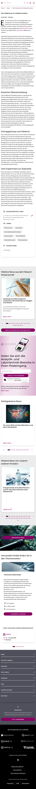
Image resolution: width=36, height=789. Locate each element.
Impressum (10, 783)
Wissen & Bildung (6, 690)
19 (20, 325)
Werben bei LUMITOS (17, 766)
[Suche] (25, 3)
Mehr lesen (5, 390)
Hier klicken (17, 380)
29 (29, 518)
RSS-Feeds (4, 696)
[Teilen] (27, 3)
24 (21, 518)
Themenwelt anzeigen (18, 614)
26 (24, 518)
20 (22, 325)
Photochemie (26, 28)
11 (24, 323)
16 (15, 325)
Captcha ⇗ (25, 382)
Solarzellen (20, 30)
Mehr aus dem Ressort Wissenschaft (18, 330)
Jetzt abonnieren (18, 719)
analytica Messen (6, 660)
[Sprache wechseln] (30, 3)
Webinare (4, 678)
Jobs (2, 684)
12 (26, 323)
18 (18, 325)
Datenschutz (25, 783)
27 (26, 518)
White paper (5, 672)
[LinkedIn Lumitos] (18, 760)
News (3, 654)
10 (24, 449)
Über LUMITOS (17, 770)
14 (29, 323)
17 (17, 325)
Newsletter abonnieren (16, 375)
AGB (17, 783)
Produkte (4, 666)
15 (13, 325)
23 (19, 518)
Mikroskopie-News (18, 537)
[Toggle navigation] (34, 3)
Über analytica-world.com (18, 773)
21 (16, 518)
